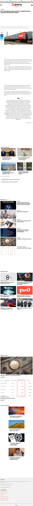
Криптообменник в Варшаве (22, 211)
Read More (2, 377)
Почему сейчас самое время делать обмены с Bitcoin (24, 221)
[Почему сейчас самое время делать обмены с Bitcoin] (8, 223)
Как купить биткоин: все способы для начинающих (10, 375)
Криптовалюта (19, 246)
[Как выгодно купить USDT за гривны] (8, 250)
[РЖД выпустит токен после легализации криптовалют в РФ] (8, 302)
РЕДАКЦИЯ (9, 485)
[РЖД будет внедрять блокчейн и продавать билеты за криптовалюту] (25, 290)
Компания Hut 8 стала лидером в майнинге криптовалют (7, 283)
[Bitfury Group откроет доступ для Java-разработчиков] (8, 290)
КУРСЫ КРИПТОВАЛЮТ (3, 493)
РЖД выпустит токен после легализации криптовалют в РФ (6, 308)
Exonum (5, 176)
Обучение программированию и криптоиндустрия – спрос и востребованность (23, 230)
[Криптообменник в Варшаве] (8, 214)
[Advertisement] (16, 20)
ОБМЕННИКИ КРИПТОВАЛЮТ (4, 500)
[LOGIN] (32, 5)
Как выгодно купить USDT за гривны (24, 248)
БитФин (31, 122)
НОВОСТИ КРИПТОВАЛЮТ (4, 491)
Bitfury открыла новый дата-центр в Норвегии (24, 308)
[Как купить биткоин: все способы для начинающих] (16, 365)
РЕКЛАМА (5, 485)
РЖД (9, 176)
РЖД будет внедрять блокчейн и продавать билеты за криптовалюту (24, 296)
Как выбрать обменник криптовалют (24, 239)
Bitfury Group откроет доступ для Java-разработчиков (7, 296)
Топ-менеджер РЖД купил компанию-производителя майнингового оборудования (24, 283)
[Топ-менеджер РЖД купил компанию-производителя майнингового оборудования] (25, 277)
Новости (7, 199)
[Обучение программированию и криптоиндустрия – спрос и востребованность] (8, 232)
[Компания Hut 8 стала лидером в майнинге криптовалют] (8, 277)
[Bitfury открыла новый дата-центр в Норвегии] (25, 302)
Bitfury (2, 176)
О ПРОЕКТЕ (2, 485)
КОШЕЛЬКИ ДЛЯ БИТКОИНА (4, 498)
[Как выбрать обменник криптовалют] (8, 241)
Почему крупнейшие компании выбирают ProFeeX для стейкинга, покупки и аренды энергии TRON (24, 203)
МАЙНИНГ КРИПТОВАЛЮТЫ (4, 496)
